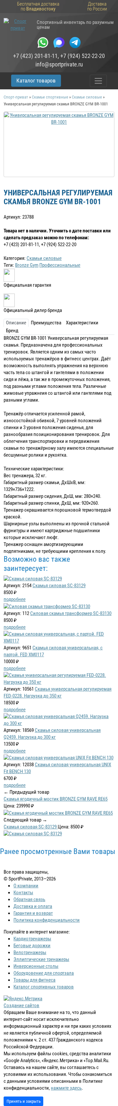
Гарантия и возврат (33, 913)
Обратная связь (29, 899)
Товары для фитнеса (34, 980)
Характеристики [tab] (82, 323)
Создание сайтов (21, 1005)
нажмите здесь (66, 1088)
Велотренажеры (29, 952)
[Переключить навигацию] (98, 81)
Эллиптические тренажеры (41, 959)
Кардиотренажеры (32, 939)
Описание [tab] (16, 323)
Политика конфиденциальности (46, 920)
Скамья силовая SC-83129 (59, 586)
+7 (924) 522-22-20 (82, 56)
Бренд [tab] (12, 331)
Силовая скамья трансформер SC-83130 (70, 613)
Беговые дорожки (31, 946)
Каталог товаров (36, 80)
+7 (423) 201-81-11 (35, 56)
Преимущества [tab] (46, 323)
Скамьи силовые (44, 258)
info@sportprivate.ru (59, 64)
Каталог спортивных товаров (43, 987)
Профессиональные (59, 265)
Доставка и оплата (32, 906)
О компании (25, 886)
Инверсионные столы (35, 966)
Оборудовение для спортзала (43, 973)
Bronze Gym (26, 265)
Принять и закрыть (24, 1101)
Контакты (23, 893)
